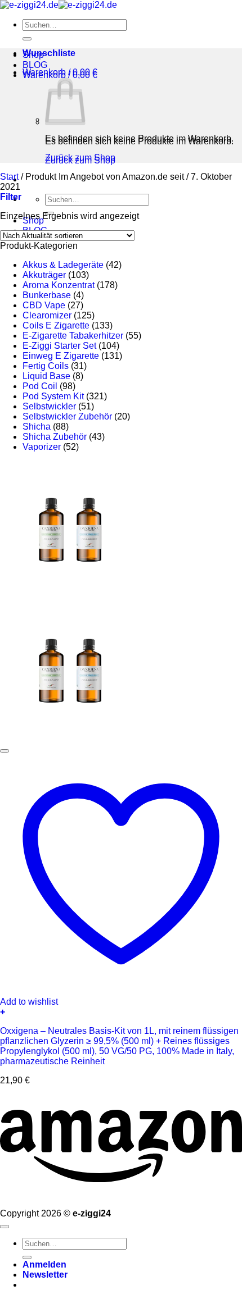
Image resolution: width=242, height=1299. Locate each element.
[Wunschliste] (4, 751)
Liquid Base (46, 376)
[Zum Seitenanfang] (4, 1226)
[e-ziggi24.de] (58, 5)
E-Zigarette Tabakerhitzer (73, 335)
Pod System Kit (53, 396)
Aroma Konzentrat (59, 285)
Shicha (37, 426)
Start (9, 176)
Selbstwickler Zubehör (67, 416)
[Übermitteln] (27, 38)
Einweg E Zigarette (61, 356)
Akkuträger (44, 275)
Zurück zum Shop (80, 157)
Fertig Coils (46, 366)
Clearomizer (47, 315)
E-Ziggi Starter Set (59, 345)
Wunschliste (49, 53)
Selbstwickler (49, 406)
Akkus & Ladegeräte (63, 265)
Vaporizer (42, 447)
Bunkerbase (47, 295)
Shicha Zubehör (55, 436)
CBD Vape (44, 305)
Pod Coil (40, 386)
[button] (60, 72)
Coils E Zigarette (56, 325)
